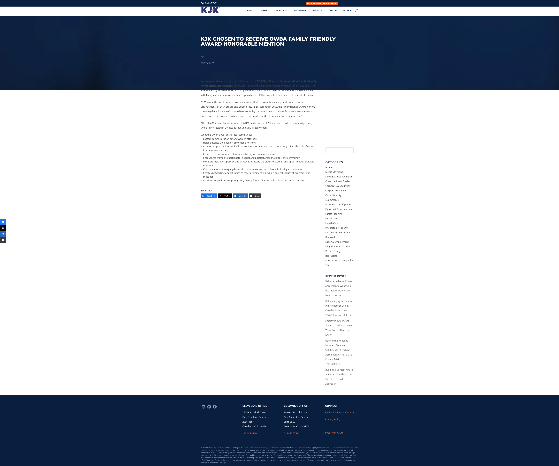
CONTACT (334, 10)
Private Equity (332, 251)
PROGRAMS (300, 10)
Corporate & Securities (337, 186)
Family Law (331, 218)
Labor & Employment (337, 241)
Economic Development (338, 204)
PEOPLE (264, 10)
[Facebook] (3, 222)
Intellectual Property (336, 227)
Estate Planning (333, 213)
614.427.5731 (291, 433)
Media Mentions (334, 172)
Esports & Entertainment (339, 209)
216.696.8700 (249, 433)
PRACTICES (281, 10)
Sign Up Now (340, 133)
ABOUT (250, 10)
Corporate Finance (335, 190)
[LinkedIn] (3, 234)
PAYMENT (347, 10)
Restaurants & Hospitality (339, 260)
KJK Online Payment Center (340, 412)
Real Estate (331, 255)
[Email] (3, 240)
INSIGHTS (317, 10)
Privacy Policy (332, 419)
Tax (327, 265)
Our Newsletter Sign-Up (322, 3)
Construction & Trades (337, 181)
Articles (329, 167)
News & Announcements (338, 176)
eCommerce (332, 199)
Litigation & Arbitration (338, 246)
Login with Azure (334, 432)
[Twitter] (3, 228)
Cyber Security (333, 195)
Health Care (331, 223)
